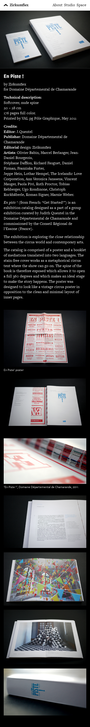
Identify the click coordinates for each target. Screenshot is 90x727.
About (58, 5)
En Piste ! (14, 75)
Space (81, 5)
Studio (69, 5)
